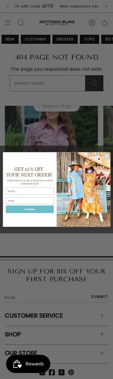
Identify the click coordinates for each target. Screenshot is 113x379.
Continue (29, 209)
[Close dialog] (106, 155)
